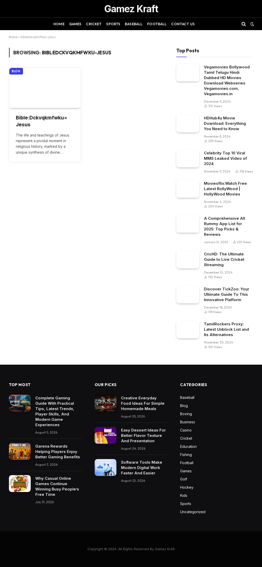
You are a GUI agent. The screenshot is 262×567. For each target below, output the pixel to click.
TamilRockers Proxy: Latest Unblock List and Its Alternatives (226, 329)
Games (75, 24)
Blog (16, 71)
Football (157, 24)
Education (188, 446)
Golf (183, 479)
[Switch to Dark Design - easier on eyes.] (251, 24)
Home (58, 24)
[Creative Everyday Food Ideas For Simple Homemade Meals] (105, 403)
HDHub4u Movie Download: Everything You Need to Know (225, 123)
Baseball (134, 24)
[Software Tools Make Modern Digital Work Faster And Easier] (105, 467)
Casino (186, 430)
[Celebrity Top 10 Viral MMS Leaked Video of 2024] (187, 158)
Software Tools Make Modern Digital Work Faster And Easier (141, 467)
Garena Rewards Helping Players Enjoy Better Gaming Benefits (57, 451)
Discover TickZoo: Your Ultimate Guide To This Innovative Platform (226, 294)
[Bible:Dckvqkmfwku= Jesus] (45, 88)
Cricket (94, 24)
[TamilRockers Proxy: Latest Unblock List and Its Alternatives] (187, 329)
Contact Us (182, 24)
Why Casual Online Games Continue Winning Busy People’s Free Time (57, 486)
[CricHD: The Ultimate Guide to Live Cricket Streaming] (187, 259)
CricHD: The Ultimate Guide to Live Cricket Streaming (224, 259)
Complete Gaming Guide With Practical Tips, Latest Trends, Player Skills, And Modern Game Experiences (54, 411)
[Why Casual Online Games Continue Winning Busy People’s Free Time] (20, 483)
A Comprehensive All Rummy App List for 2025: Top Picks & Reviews (224, 226)
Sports (113, 24)
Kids (183, 495)
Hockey (186, 487)
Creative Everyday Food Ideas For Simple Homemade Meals (143, 403)
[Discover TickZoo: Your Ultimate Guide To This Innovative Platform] (187, 294)
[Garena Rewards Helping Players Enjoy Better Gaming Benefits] (20, 451)
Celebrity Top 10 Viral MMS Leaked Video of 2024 (225, 158)
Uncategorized (192, 512)
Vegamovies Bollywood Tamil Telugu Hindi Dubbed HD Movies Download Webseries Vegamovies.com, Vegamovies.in (227, 80)
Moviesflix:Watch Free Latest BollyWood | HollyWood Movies (225, 188)
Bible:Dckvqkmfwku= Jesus (41, 121)
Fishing (186, 454)
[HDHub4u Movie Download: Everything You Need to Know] (187, 123)
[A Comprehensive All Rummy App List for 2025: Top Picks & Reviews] (187, 224)
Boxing (186, 414)
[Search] (244, 24)
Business (187, 422)
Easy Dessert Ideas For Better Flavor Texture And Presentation (143, 435)
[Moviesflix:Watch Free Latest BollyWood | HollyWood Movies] (187, 189)
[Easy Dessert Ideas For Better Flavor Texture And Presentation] (105, 435)
